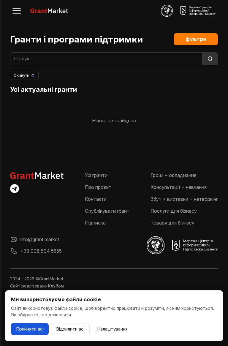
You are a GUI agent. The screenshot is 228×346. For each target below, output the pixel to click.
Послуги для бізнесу (174, 211)
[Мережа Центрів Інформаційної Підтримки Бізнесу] (198, 11)
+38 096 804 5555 (41, 251)
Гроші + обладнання (173, 175)
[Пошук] (210, 58)
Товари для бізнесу (172, 223)
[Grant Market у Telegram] (14, 188)
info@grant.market (39, 239)
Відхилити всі (70, 329)
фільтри (196, 39)
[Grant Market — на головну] (49, 10)
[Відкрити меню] (16, 11)
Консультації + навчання (179, 187)
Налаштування (112, 329)
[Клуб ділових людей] (167, 11)
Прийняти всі (30, 329)
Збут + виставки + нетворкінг (184, 199)
